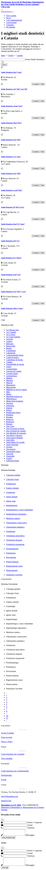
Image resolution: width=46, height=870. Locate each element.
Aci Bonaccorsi (12, 330)
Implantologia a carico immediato (19, 510)
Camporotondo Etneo (15, 355)
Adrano (9, 341)
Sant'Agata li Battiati (14, 438)
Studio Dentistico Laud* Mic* (11, 190)
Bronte (9, 348)
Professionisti (6, 775)
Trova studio (11, 16)
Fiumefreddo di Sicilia (15, 364)
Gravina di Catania (13, 371)
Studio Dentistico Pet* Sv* (10, 241)
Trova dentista (6, 758)
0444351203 (6, 801)
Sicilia (10, 55)
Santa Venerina (12, 445)
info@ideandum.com (9, 796)
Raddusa (9, 415)
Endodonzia (11, 484)
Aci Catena (10, 334)
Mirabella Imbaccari (14, 396)
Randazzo (10, 422)
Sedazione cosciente (14, 575)
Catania (20, 55)
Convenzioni (11, 22)
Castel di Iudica (12, 357)
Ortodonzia (10, 531)
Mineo (8, 394)
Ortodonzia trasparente (15, 544)
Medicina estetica (13, 518)
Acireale (9, 339)
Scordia (9, 447)
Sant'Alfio (10, 440)
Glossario (10, 25)
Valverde (9, 454)
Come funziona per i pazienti (12, 754)
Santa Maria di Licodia (15, 442)
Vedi (42, 84)
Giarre (8, 367)
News (8, 18)
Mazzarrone (11, 387)
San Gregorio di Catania (16, 431)
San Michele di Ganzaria (16, 433)
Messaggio (30, 835)
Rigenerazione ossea (14, 566)
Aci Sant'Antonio (13, 337)
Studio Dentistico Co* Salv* (11, 157)
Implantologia (11, 505)
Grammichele (11, 369)
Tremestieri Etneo (13, 451)
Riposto (9, 424)
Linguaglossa (11, 376)
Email (30, 825)
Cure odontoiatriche (14, 20)
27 (7, 718)
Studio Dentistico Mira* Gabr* (12, 308)
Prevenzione (11, 557)
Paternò (9, 408)
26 (7, 716)
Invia (4, 868)
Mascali (9, 383)
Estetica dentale (12, 488)
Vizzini (9, 458)
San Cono (10, 426)
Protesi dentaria (12, 562)
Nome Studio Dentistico (35, 59)
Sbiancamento (12, 570)
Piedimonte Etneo (13, 412)
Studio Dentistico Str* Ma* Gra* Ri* (14, 89)
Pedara (9, 410)
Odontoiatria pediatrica (15, 527)
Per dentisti (10, 27)
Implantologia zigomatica (16, 514)
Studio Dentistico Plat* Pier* (11, 123)
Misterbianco (11, 399)
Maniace (9, 380)
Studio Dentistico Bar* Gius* (11, 72)
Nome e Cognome (34, 822)
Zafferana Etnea (12, 461)
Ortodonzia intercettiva (15, 536)
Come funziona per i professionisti (15, 771)
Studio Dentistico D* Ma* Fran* (12, 207)
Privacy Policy (7, 742)
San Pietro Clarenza (14, 435)
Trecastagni (10, 449)
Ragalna (9, 417)
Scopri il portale (7, 733)
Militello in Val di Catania (16, 389)
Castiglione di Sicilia (14, 360)
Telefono (30, 828)
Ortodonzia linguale (14, 540)
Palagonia (10, 406)
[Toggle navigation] (2, 9)
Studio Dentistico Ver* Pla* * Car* (13, 292)
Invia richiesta (7, 838)
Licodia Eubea (12, 373)
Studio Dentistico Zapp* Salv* (12, 106)
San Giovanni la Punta (15, 428)
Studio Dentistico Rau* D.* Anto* (13, 224)
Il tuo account (6, 737)
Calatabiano (11, 351)
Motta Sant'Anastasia (14, 401)
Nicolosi (9, 403)
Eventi (3, 780)
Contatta (35, 84)
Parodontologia (12, 549)
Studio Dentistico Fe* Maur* (11, 258)
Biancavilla (10, 346)
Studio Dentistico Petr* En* (11, 275)
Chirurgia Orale (12, 479)
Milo (8, 392)
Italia (3, 55)
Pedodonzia (11, 553)
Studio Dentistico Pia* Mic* (11, 140)
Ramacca (10, 419)
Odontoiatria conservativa (16, 523)
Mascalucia (10, 385)
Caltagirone (10, 353)
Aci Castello (11, 332)
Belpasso (9, 344)
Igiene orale (11, 501)
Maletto (9, 378)
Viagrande (10, 456)
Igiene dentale (11, 497)
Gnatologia (10, 492)
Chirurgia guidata (13, 475)
